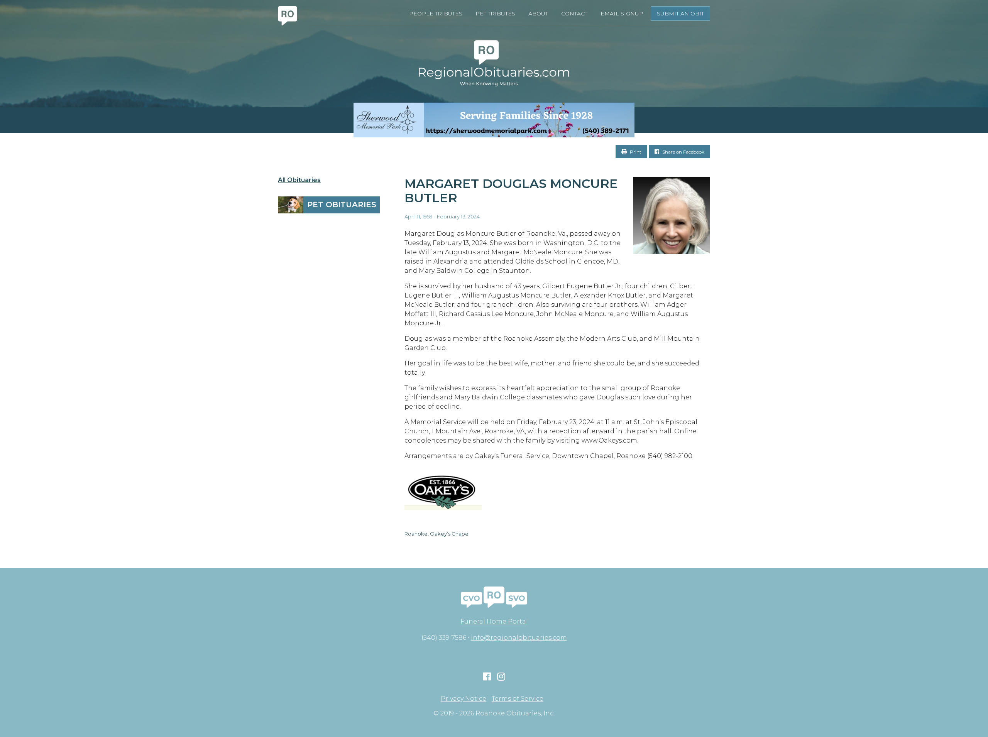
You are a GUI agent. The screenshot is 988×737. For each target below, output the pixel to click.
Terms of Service (517, 698)
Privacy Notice (463, 698)
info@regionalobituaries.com (519, 637)
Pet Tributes (495, 13)
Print (635, 152)
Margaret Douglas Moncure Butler (511, 190)
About (538, 13)
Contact (574, 13)
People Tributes (435, 13)
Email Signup (622, 13)
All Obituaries (299, 180)
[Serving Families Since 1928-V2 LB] (494, 120)
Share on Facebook (682, 152)
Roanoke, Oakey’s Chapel (437, 534)
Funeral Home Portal (494, 621)
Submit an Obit (680, 13)
